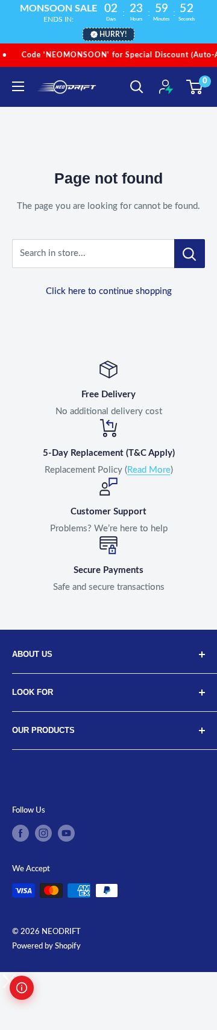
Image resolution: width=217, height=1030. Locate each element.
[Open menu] (18, 86)
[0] (195, 87)
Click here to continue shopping (109, 291)
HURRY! (113, 34)
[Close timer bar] (205, 9)
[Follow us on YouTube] (66, 833)
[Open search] (136, 87)
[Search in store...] (189, 253)
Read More (149, 470)
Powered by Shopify (46, 946)
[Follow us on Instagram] (43, 833)
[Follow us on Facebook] (20, 833)
